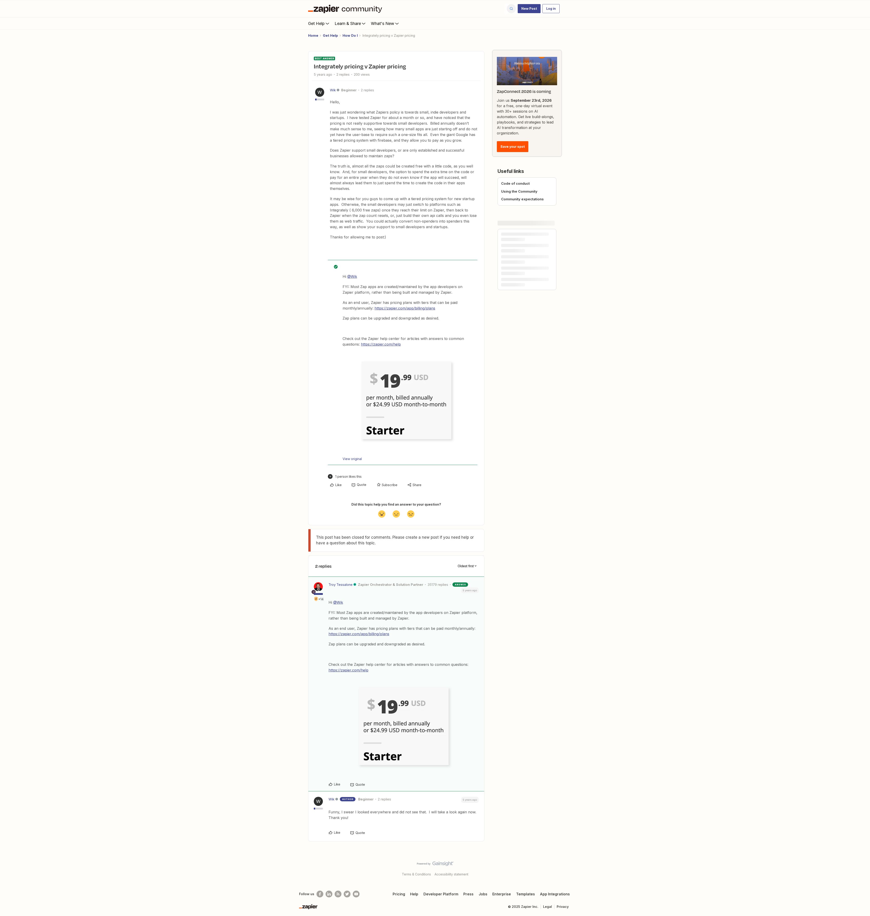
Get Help (316, 23)
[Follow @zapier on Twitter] (347, 894)
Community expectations (522, 199)
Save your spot (512, 146)
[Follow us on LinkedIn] (329, 894)
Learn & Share (348, 23)
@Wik (352, 276)
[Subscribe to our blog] (338, 894)
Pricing (399, 894)
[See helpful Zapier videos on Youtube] (356, 894)
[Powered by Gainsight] (435, 864)
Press (468, 894)
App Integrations (555, 894)
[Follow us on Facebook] (320, 894)
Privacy (563, 907)
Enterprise (501, 894)
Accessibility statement (451, 874)
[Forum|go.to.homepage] (346, 8)
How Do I (350, 35)
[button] (529, 8)
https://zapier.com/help (381, 344)
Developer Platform (440, 894)
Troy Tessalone (341, 584)
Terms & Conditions (416, 874)
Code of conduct (515, 183)
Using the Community (519, 191)
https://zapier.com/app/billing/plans (405, 308)
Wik (333, 90)
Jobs (483, 894)
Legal (547, 907)
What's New (382, 23)
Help (414, 894)
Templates (525, 894)
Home (313, 35)
